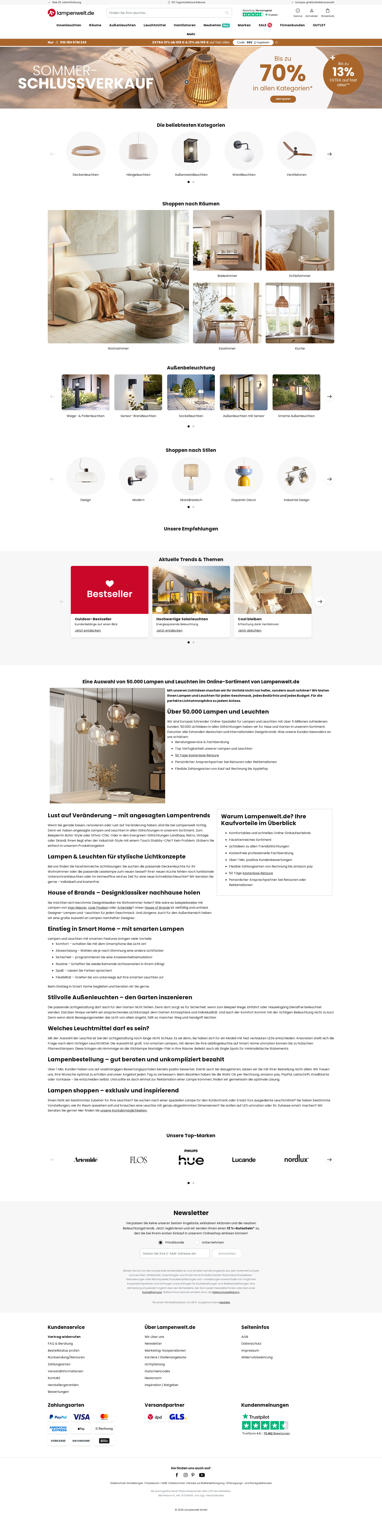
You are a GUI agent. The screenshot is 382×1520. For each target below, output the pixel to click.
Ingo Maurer (77, 907)
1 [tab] (188, 182)
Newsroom (153, 1378)
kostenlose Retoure (258, 873)
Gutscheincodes (157, 1371)
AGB (244, 1336)
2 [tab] (193, 182)
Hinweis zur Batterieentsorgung (206, 1483)
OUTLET (319, 25)
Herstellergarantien (63, 1385)
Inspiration (153, 1385)
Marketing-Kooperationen (165, 1350)
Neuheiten (216, 25)
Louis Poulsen (98, 907)
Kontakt (54, 1378)
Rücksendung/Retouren (66, 1357)
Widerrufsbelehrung (257, 1357)
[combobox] (169, 12)
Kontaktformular (152, 1292)
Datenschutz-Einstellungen (126, 1483)
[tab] (94, 1359)
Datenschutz (251, 1343)
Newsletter (153, 1343)
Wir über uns (154, 1336)
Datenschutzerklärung (225, 1292)
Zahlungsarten (59, 1364)
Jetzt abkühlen (249, 630)
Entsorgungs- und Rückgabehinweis (249, 1483)
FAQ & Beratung (60, 1343)
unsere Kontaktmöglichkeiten (123, 1110)
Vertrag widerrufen (64, 1336)
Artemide (124, 907)
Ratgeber (171, 1385)
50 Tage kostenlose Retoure (197, 755)
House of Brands (157, 907)
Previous (52, 154)
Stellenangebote (173, 1357)
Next (329, 154)
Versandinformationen (65, 1371)
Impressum (250, 1350)
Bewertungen (58, 1391)
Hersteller (224, 1302)
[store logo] (71, 13)
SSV (253, 42)
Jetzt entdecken (88, 630)
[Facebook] (179, 1475)
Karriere (151, 1357)
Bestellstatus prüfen (63, 1350)
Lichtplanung (155, 1364)
